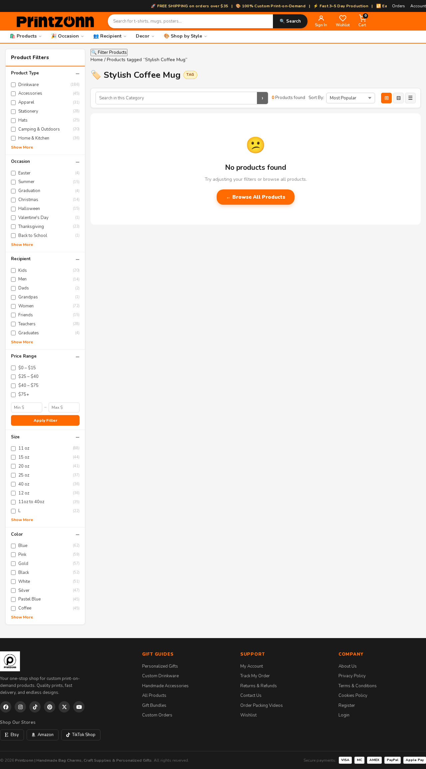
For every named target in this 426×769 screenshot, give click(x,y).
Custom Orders (157, 715)
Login (343, 715)
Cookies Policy (352, 696)
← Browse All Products (255, 197)
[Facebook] (5, 707)
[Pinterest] (49, 707)
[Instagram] (20, 707)
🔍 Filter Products (109, 52)
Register (346, 706)
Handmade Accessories (165, 686)
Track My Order (255, 676)
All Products (154, 696)
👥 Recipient (107, 36)
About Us (347, 666)
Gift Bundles (154, 706)
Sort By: (316, 98)
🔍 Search (290, 21)
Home (97, 59)
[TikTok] (35, 707)
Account (418, 6)
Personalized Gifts (160, 666)
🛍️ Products (23, 36)
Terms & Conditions (357, 686)
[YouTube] (79, 707)
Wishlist (248, 715)
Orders (398, 6)
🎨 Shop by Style (183, 36)
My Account (251, 666)
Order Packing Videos (261, 706)
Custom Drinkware (160, 676)
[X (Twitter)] (64, 707)
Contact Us (251, 696)
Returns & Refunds (258, 686)
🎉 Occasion (65, 36)
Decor (142, 36)
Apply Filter (45, 420)
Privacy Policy (352, 676)
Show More (22, 147)
